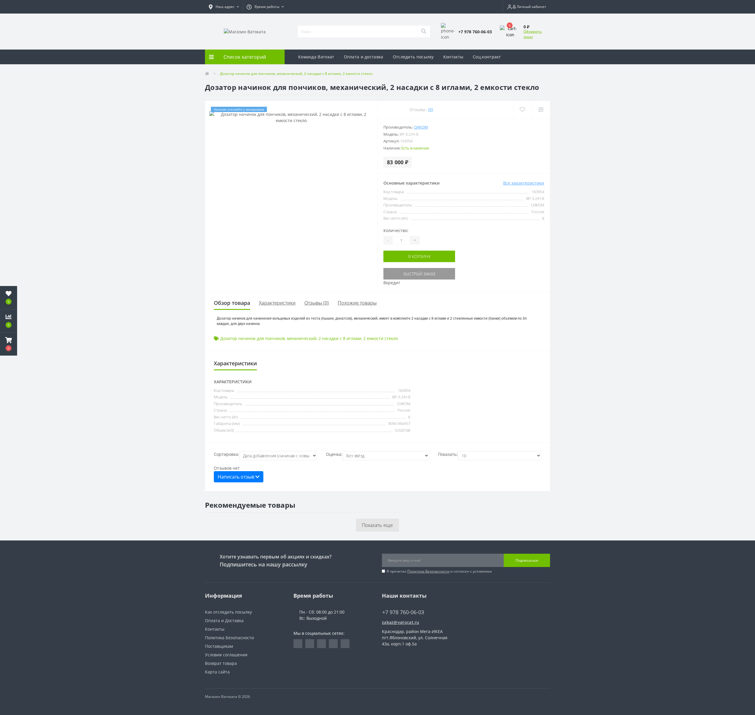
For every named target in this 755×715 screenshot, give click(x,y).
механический (301, 338)
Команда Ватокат (316, 57)
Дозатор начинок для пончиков (252, 338)
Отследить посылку (413, 57)
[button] (224, 7)
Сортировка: (226, 454)
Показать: (448, 454)
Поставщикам (219, 646)
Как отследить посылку (228, 612)
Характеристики (277, 303)
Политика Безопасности (428, 571)
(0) (430, 109)
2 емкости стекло (380, 338)
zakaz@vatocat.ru (400, 622)
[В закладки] (522, 109)
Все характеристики (523, 183)
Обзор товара (232, 302)
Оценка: (334, 454)
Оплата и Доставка (224, 620)
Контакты (453, 57)
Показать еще (377, 525)
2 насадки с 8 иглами (340, 338)
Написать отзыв (236, 477)
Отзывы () (316, 303)
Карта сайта (217, 672)
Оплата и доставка (363, 57)
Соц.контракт (487, 57)
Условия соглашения (226, 655)
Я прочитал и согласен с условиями (439, 571)
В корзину (419, 256)
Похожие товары (357, 303)
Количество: (395, 230)
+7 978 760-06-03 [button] (403, 612)
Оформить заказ (532, 34)
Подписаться (527, 560)
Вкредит (391, 282)
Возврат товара (221, 663)
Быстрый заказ (419, 274)
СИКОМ (421, 127)
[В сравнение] (540, 109)
